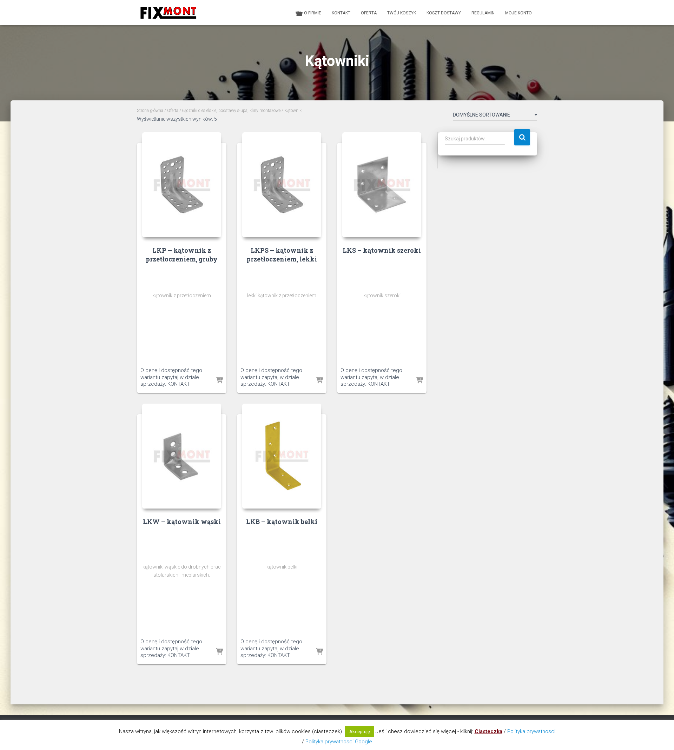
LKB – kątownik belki (281, 521)
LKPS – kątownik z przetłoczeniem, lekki (281, 254)
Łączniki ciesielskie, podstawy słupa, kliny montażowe (231, 110)
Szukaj (522, 137)
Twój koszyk (401, 13)
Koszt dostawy (444, 13)
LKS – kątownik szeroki (382, 250)
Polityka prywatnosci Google (338, 741)
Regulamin (483, 13)
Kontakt (341, 13)
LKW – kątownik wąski (182, 521)
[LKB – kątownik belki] (281, 456)
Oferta (369, 13)
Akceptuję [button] (359, 731)
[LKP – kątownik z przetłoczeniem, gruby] (181, 184)
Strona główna (150, 110)
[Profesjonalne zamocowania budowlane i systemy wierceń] (168, 12)
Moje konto (518, 13)
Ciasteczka (488, 731)
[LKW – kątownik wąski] (181, 456)
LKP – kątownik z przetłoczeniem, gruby (182, 254)
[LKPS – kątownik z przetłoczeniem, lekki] (281, 184)
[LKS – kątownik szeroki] (381, 184)
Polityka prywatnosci (531, 731)
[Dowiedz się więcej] (219, 380)
